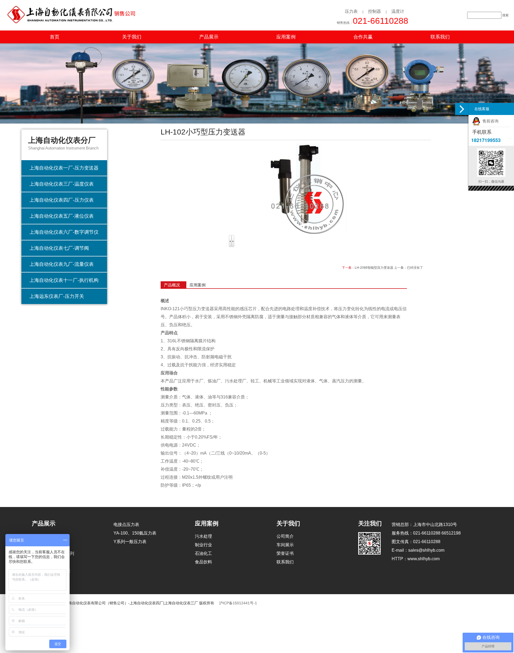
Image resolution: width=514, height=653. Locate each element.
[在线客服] (461, 109)
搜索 (505, 15)
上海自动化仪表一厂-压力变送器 (64, 168)
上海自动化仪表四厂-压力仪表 (61, 200)
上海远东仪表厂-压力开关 (56, 296)
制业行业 (203, 545)
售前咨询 (489, 121)
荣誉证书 (285, 553)
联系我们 (440, 37)
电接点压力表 (126, 524)
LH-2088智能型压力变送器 (374, 268)
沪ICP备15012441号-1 (238, 603)
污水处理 (203, 536)
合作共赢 (363, 37)
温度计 (397, 11)
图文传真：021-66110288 (416, 541)
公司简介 (285, 536)
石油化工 (203, 553)
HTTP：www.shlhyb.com (416, 558)
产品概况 (172, 285)
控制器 (374, 11)
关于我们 (131, 37)
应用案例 (286, 37)
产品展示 (208, 37)
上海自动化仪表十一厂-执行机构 (64, 280)
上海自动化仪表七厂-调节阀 (59, 248)
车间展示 (285, 545)
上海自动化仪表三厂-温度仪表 (61, 184)
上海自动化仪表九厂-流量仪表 (61, 264)
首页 (54, 37)
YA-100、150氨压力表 (135, 533)
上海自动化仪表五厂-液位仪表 (61, 216)
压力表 (351, 11)
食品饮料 (203, 562)
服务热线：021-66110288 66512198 (426, 533)
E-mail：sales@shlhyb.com (418, 550)
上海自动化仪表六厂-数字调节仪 (64, 232)
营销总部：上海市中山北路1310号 (424, 524)
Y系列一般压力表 (130, 541)
